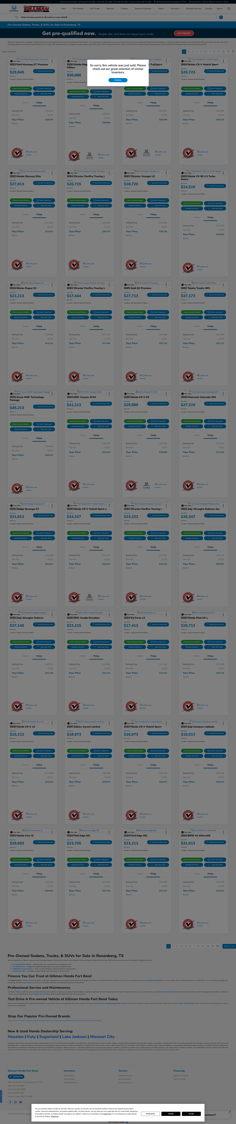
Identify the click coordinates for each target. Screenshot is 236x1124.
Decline (171, 1114)
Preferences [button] (55, 1116)
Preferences (150, 1114)
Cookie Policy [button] (107, 1114)
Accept (191, 1114)
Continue (118, 80)
